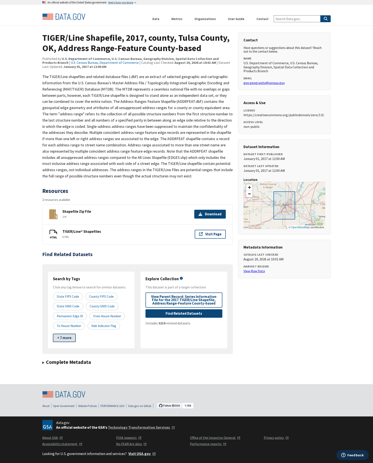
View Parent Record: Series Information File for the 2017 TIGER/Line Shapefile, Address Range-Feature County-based (184, 300)
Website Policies (87, 406)
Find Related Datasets (184, 313)
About (45, 406)
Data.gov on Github (139, 406)
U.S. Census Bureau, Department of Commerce (105, 62)
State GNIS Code (68, 306)
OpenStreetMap (300, 227)
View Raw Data (254, 271)
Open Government (63, 406)
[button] (249, 187)
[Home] (63, 17)
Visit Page (213, 234)
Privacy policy (274, 437)
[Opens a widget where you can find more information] (353, 455)
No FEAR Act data (129, 444)
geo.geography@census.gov (264, 83)
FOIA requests (126, 437)
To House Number (69, 326)
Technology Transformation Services (139, 427)
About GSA (50, 437)
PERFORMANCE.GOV (112, 406)
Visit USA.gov (139, 453)
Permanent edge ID (70, 316)
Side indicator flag (103, 326)
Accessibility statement (60, 444)
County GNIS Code (102, 306)
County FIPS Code (101, 296)
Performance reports (206, 444)
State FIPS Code (68, 296)
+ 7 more (64, 337)
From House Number (107, 316)
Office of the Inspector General (213, 437)
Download (213, 214)
